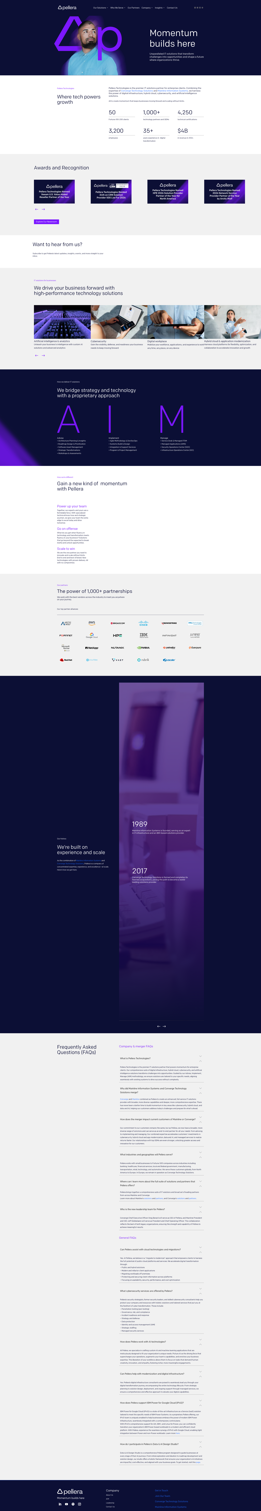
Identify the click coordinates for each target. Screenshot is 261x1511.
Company (146, 8)
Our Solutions (99, 8)
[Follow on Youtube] (66, 1504)
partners (159, 1198)
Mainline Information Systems (173, 90)
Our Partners (133, 8)
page (198, 1462)
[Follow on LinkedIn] (60, 1504)
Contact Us (172, 8)
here (178, 1433)
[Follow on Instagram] (79, 1504)
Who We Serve (116, 8)
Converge (124, 1099)
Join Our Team (162, 1496)
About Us (109, 1495)
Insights (159, 8)
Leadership (110, 1503)
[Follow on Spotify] (73, 1504)
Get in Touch (161, 1490)
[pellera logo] (67, 8)
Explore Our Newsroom (46, 222)
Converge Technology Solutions (137, 90)
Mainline (135, 1099)
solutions (148, 1198)
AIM (107, 1499)
